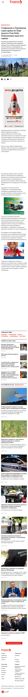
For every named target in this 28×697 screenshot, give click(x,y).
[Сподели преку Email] (8, 79)
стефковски (12, 334)
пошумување (14, 336)
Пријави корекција (19, 678)
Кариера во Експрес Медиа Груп (20, 667)
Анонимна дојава (19, 680)
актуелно (22, 336)
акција (20, 334)
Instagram (17, 661)
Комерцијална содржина (18, 670)
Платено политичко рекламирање (20, 674)
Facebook (17, 655)
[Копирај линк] (11, 79)
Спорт (2, 678)
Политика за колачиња (18, 688)
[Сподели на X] (5, 79)
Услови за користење (20, 686)
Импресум (4, 655)
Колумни (3, 672)
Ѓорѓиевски (4, 336)
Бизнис (3, 668)
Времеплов (18, 676)
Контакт (3, 659)
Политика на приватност (6, 688)
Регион (3, 674)
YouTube (17, 659)
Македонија (5, 25)
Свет (2, 676)
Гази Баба (4, 334)
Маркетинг (4, 657)
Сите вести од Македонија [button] (14, 643)
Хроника (3, 670)
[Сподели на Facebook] (2, 79)
